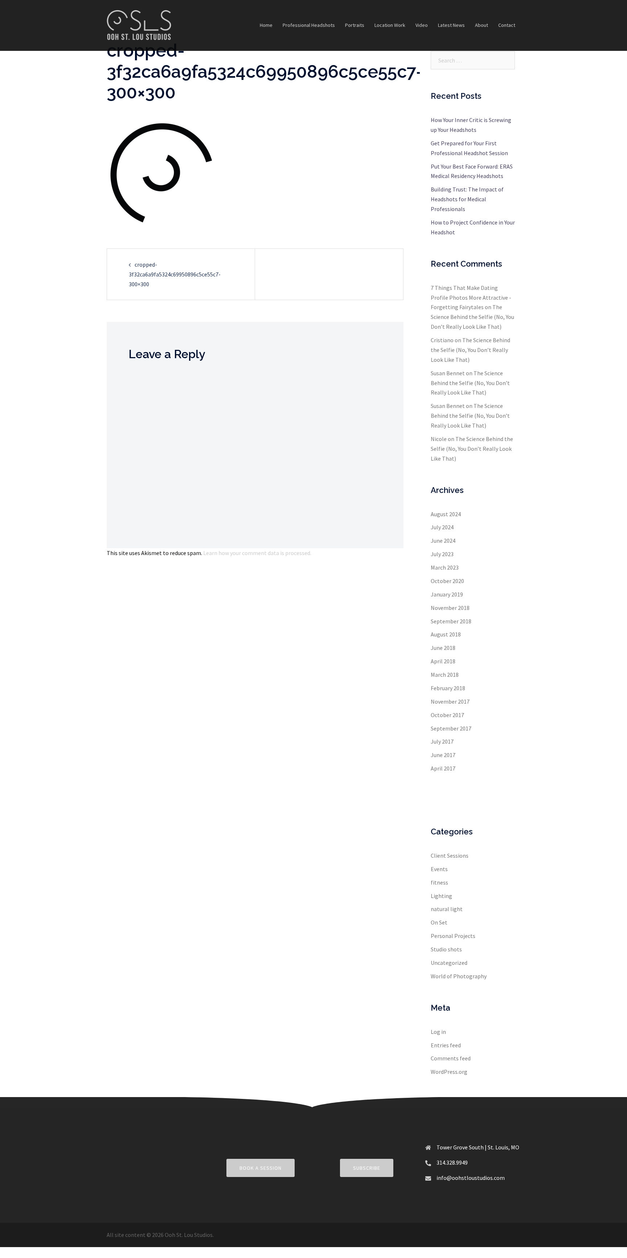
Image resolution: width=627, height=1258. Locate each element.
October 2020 (447, 580)
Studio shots (446, 949)
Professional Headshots (309, 25)
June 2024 (443, 540)
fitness (439, 882)
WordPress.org (449, 1071)
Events (439, 869)
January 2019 (447, 594)
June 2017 (443, 755)
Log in (438, 1031)
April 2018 (443, 661)
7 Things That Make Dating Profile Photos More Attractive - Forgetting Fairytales (471, 297)
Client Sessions (449, 855)
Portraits (354, 25)
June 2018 (443, 647)
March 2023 (445, 567)
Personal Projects (453, 935)
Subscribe (366, 1168)
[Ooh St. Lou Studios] (139, 24)
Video (421, 25)
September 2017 (451, 728)
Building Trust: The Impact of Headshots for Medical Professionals (467, 199)
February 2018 (448, 688)
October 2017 (447, 715)
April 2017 (443, 768)
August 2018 (446, 634)
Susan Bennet (448, 373)
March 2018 (445, 674)
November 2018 (450, 607)
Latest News (451, 25)
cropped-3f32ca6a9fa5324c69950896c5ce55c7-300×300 (175, 274)
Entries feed (446, 1045)
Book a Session (260, 1168)
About (481, 25)
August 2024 (446, 514)
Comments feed (451, 1058)
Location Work (389, 25)
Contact (506, 25)
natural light (447, 909)
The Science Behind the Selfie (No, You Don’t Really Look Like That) (472, 316)
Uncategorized (449, 962)
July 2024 (442, 527)
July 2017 (442, 741)
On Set (439, 922)
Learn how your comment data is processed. (257, 553)
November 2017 (450, 701)
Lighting (441, 895)
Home (266, 25)
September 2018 (451, 621)
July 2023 (442, 554)
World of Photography (459, 976)
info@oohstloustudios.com (471, 1177)
